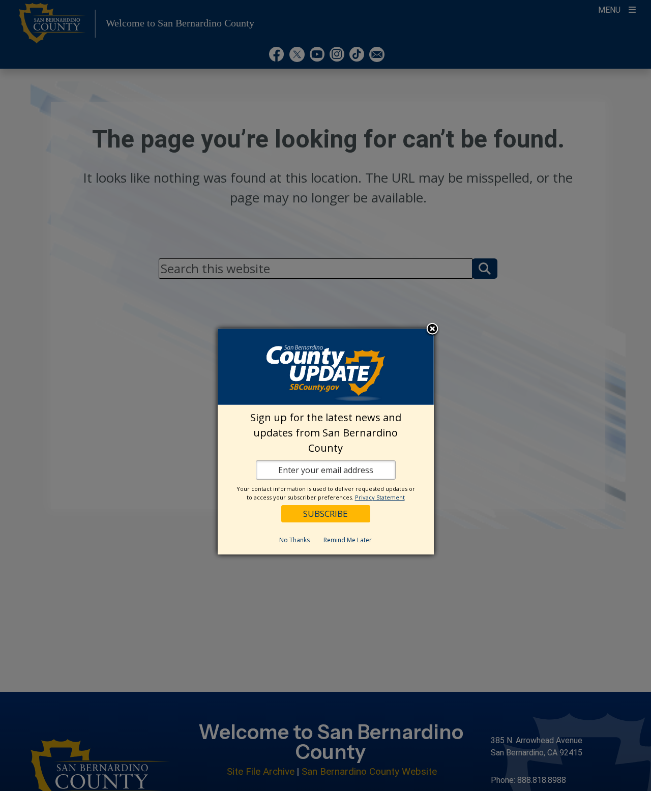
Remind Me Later (347, 540)
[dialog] (326, 441)
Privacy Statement (380, 497)
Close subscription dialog (432, 329)
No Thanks (294, 540)
